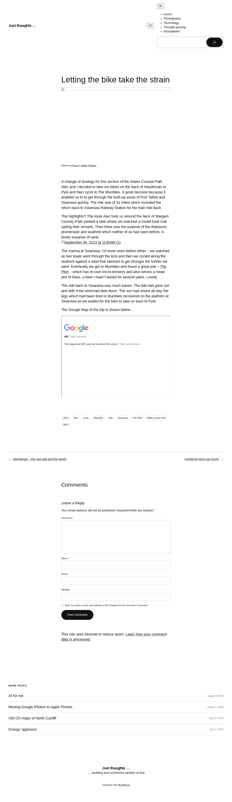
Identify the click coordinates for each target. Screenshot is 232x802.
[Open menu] (150, 26)
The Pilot (137, 417)
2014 (66, 417)
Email (65, 574)
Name (65, 558)
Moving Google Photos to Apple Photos (40, 707)
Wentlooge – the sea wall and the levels (39, 459)
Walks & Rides (88, 165)
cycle (85, 417)
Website (65, 589)
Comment (67, 518)
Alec (76, 417)
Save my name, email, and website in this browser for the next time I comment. (106, 605)
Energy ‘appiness (22, 729)
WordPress (124, 784)
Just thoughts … (22, 25)
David (75, 165)
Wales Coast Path (156, 417)
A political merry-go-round (201, 459)
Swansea (123, 417)
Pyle (110, 417)
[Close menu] (160, 6)
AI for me (15, 696)
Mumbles (98, 417)
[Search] (214, 42)
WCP (66, 424)
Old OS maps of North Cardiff (32, 718)
